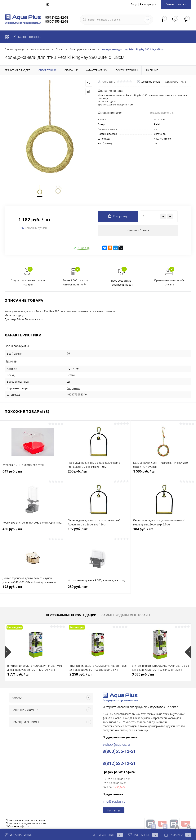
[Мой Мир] (115, 248)
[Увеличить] (49, 128)
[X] (120, 248)
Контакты (113, 810)
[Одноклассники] (110, 248)
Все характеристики (161, 112)
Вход (134, 4)
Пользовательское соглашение (25, 820)
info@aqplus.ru (114, 801)
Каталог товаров (27, 37)
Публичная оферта (17, 826)
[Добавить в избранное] (88, 83)
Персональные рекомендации (71, 615)
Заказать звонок (176, 4)
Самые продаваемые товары (125, 615)
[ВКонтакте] (104, 248)
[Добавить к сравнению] (88, 91)
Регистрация (148, 4)
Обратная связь (20, 834)
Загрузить (160, 133)
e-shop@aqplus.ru (116, 744)
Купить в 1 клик (138, 230)
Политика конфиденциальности (26, 823)
